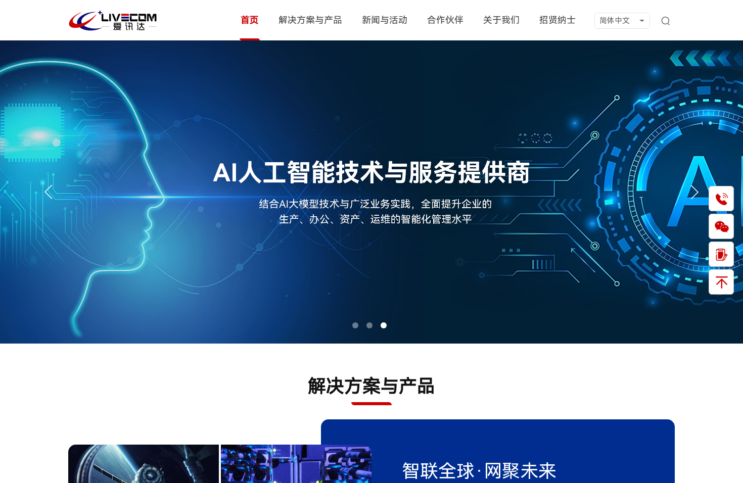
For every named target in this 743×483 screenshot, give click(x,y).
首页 (250, 20)
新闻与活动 (384, 20)
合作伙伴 (445, 20)
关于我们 (501, 20)
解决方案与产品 (310, 20)
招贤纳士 (557, 20)
